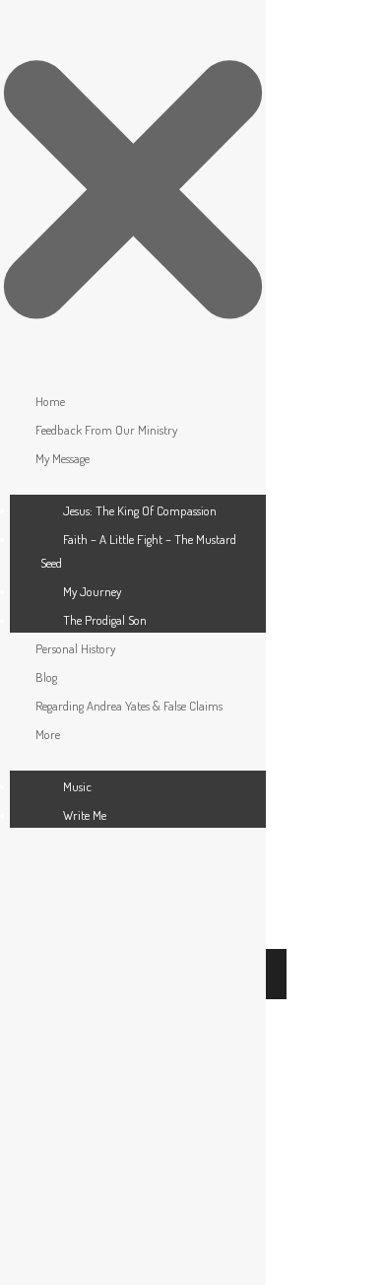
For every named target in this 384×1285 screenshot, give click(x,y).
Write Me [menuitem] (84, 815)
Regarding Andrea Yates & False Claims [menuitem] (129, 705)
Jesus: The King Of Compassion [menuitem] (140, 510)
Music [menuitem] (77, 786)
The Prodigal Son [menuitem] (105, 620)
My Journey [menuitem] (92, 591)
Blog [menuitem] (46, 677)
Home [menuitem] (50, 401)
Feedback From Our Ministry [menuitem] (106, 430)
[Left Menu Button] (133, 372)
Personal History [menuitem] (75, 648)
